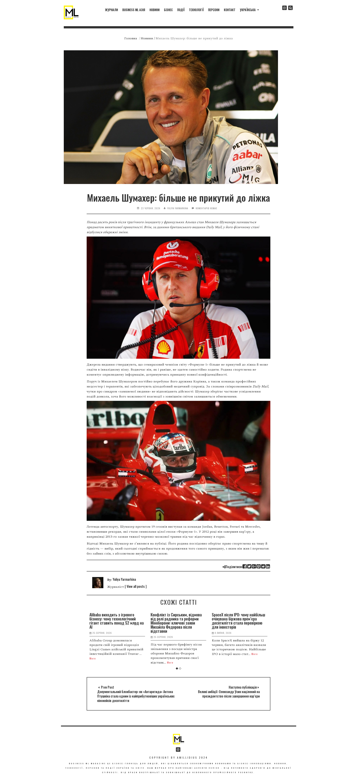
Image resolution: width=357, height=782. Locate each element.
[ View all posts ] (136, 586)
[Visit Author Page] (97, 586)
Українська (248, 9)
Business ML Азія (133, 9)
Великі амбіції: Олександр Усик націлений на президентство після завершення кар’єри (229, 693)
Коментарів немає (206, 208)
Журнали (111, 9)
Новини (154, 9)
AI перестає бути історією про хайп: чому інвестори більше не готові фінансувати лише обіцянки (237, 621)
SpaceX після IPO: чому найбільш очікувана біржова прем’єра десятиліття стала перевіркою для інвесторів (177, 621)
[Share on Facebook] (244, 566)
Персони (213, 9)
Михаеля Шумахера (220, 222)
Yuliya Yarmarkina (177, 208)
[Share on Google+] (254, 566)
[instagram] (284, 8)
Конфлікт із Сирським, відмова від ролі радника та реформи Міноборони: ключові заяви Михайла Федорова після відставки (115, 623)
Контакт (229, 9)
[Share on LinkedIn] (268, 566)
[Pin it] (258, 566)
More (109, 662)
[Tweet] (249, 566)
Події (180, 9)
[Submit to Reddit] (263, 566)
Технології (196, 9)
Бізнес (168, 9)
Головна (130, 38)
